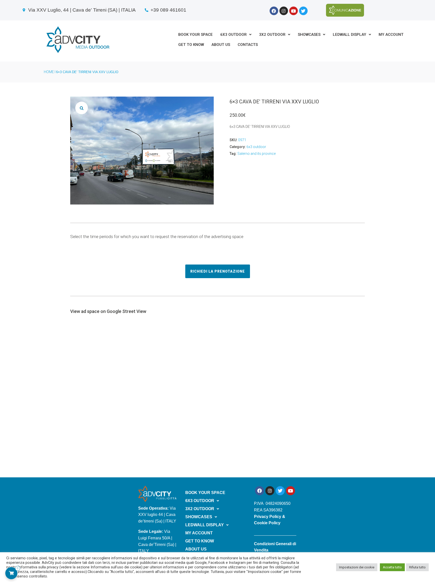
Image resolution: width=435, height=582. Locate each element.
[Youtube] (293, 11)
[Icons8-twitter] (303, 11)
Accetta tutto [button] (392, 567)
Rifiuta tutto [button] (417, 567)
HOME (49, 72)
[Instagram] (283, 11)
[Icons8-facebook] (274, 11)
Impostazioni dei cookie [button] (356, 567)
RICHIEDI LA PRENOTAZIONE (217, 271)
